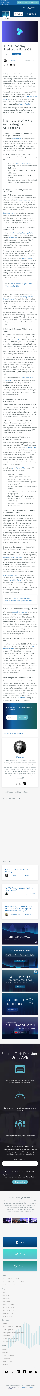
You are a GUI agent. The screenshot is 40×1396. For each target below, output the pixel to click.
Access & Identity (8, 1307)
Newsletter (6, 1336)
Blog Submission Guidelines (11, 1327)
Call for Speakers (8, 1330)
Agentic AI (5, 1295)
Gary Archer (16, 139)
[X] (6, 1372)
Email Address (20, 1159)
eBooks (4, 1324)
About (4, 1349)
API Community (11, 733)
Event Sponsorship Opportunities (13, 1333)
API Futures (21, 698)
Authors (5, 1352)
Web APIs (20, 733)
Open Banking (7, 1316)
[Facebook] (24, 1372)
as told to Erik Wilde (17, 580)
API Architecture (7, 1313)
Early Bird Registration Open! (27, 2)
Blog (3, 1292)
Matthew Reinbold (24, 104)
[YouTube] (30, 1372)
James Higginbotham (19, 612)
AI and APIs (13, 238)
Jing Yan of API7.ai (19, 468)
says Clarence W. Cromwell (12, 557)
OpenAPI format (27, 258)
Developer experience (10, 575)
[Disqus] (20, 832)
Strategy (16, 54)
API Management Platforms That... (16, 792)
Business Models (8, 1310)
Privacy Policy (7, 1361)
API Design (6, 1301)
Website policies (27, 1388)
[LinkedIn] (18, 1372)
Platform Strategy (8, 1304)
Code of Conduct (8, 1355)
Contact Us (6, 1358)
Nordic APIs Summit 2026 (10, 1279)
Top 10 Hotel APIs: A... (10, 799)
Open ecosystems (9, 213)
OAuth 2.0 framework (23, 163)
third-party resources (22, 200)
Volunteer (5, 1364)
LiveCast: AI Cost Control (10, 1285)
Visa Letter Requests (9, 1342)
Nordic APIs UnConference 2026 (13, 1282)
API (5, 733)
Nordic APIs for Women (10, 1339)
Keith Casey (16, 339)
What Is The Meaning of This (22, 233)
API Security (6, 1298)
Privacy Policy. (31, 1177)
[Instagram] (36, 1372)
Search (32, 14)
